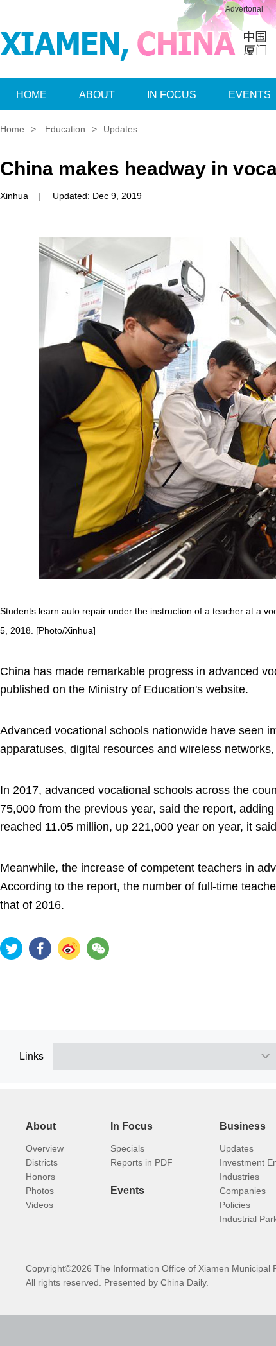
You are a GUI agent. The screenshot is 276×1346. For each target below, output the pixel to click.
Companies (243, 1191)
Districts (42, 1162)
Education (65, 129)
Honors (40, 1176)
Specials (127, 1148)
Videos (39, 1205)
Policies (235, 1205)
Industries (239, 1176)
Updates (120, 129)
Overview (45, 1148)
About (41, 1126)
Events (127, 1190)
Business (243, 1126)
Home (12, 129)
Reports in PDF (141, 1162)
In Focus (131, 1126)
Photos (40, 1191)
